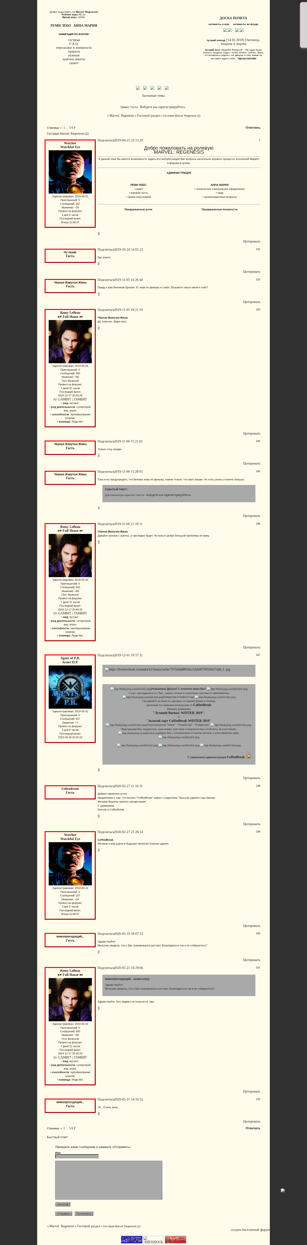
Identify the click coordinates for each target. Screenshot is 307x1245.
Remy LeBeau (70, 312)
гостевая (74, 40)
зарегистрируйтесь (171, 107)
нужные (74, 55)
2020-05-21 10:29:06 (128, 968)
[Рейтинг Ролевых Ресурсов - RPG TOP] (175, 1242)
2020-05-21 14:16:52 (128, 1099)
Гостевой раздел (148, 115)
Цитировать (251, 241)
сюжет (73, 63)
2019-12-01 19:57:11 (128, 655)
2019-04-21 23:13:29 (128, 140)
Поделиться (106, 140)
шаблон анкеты (74, 59)
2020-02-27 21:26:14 (128, 832)
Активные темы (153, 95)
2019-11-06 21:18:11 (128, 524)
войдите (152, 495)
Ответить (253, 127)
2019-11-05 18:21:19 (128, 310)
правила (74, 51)
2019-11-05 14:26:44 (128, 280)
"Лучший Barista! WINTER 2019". (179, 713)
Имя (57, 1152)
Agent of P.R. (70, 658)
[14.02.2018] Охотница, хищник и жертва (240, 42)
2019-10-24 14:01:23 (128, 249)
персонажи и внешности (74, 47)
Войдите (146, 107)
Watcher (70, 143)
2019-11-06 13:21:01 (128, 441)
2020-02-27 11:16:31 (128, 786)
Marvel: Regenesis (121, 115)
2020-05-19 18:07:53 (128, 934)
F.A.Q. (74, 44)
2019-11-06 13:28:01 (128, 471)
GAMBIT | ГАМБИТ (72, 399)
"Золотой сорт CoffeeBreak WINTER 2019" (178, 721)
